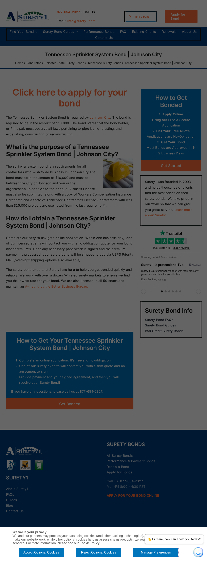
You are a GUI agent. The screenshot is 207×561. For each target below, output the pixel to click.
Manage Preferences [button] (156, 552)
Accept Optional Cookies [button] (41, 552)
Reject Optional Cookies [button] (98, 552)
